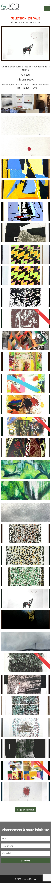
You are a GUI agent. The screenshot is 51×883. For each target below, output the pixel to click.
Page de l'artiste (25, 809)
